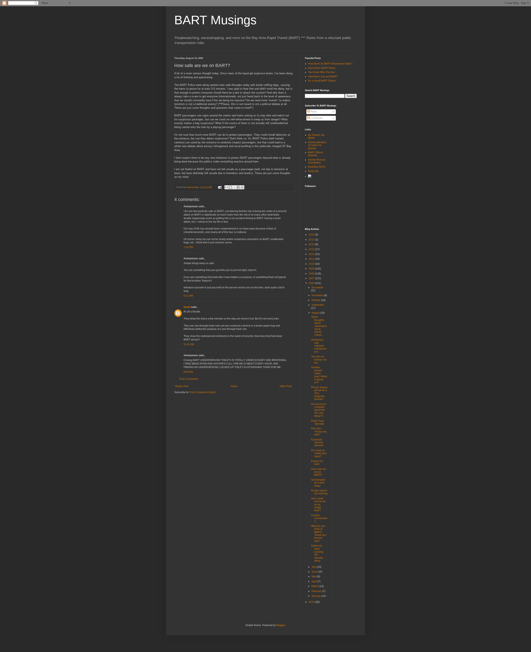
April (314, 581)
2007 (312, 278)
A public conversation (319, 518)
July (314, 566)
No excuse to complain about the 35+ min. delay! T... (318, 410)
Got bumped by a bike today (318, 482)
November (318, 295)
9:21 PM (188, 295)
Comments (316, 118)
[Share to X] (234, 187)
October (316, 300)
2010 (312, 263)
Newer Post (181, 386)
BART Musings (215, 20)
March (315, 586)
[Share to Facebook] (238, 187)
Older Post (285, 386)
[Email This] (226, 187)
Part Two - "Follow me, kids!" (319, 431)
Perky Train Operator (317, 422)
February (317, 591)
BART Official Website (315, 154)
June (315, 571)
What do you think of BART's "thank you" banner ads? (319, 533)
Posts (313, 111)
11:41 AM (189, 344)
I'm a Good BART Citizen (322, 80)
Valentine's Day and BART (323, 76)
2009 (312, 268)
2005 (312, 602)
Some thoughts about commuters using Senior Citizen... (319, 326)
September (318, 304)
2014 (312, 244)
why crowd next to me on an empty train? (318, 504)
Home (234, 386)
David (187, 307)
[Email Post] (219, 187)
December (317, 287)
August (316, 312)
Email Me (313, 171)
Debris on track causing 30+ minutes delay (317, 553)
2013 (312, 249)
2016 (312, 234)
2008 (312, 273)
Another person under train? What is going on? (319, 375)
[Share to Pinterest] (242, 187)
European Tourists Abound (317, 442)
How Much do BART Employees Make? (330, 63)
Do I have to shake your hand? (319, 453)
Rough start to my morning (319, 492)
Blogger (280, 625)
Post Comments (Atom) (203, 392)
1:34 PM (188, 247)
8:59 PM (188, 371)
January (316, 596)
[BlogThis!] (230, 187)
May (314, 576)
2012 (312, 254)
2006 (312, 283)
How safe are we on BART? (318, 472)
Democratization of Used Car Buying (317, 145)
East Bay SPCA (316, 166)
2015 (312, 239)
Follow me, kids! (317, 463)
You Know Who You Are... (322, 72)
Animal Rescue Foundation (316, 161)
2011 (312, 258)
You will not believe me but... (319, 359)
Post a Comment (188, 379)
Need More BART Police (322, 68)
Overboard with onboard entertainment (318, 345)
